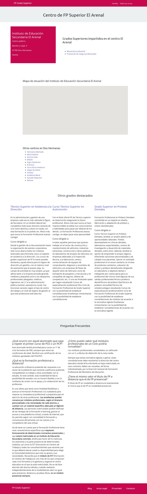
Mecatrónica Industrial (76, 51)
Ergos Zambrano (34, 162)
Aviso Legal (102, 488)
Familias (115, 3)
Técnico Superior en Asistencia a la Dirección (31, 208)
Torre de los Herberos (36, 167)
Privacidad (116, 488)
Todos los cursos (126, 3)
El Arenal (30, 165)
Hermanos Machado (35, 152)
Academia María (33, 175)
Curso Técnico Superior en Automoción (68, 208)
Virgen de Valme (33, 170)
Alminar (30, 180)
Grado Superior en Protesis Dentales (110, 208)
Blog (90, 488)
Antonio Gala (32, 157)
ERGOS (30, 159)
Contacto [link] (130, 488)
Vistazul (30, 172)
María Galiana (32, 154)
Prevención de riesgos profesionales (81, 54)
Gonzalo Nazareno (34, 178)
